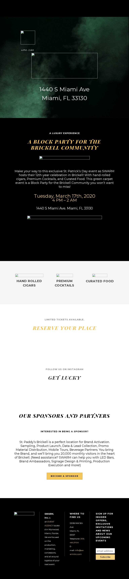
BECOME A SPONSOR (64, 476)
